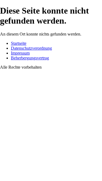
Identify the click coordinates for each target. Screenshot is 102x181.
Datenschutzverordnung (31, 48)
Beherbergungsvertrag (30, 58)
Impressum (20, 53)
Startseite (18, 43)
